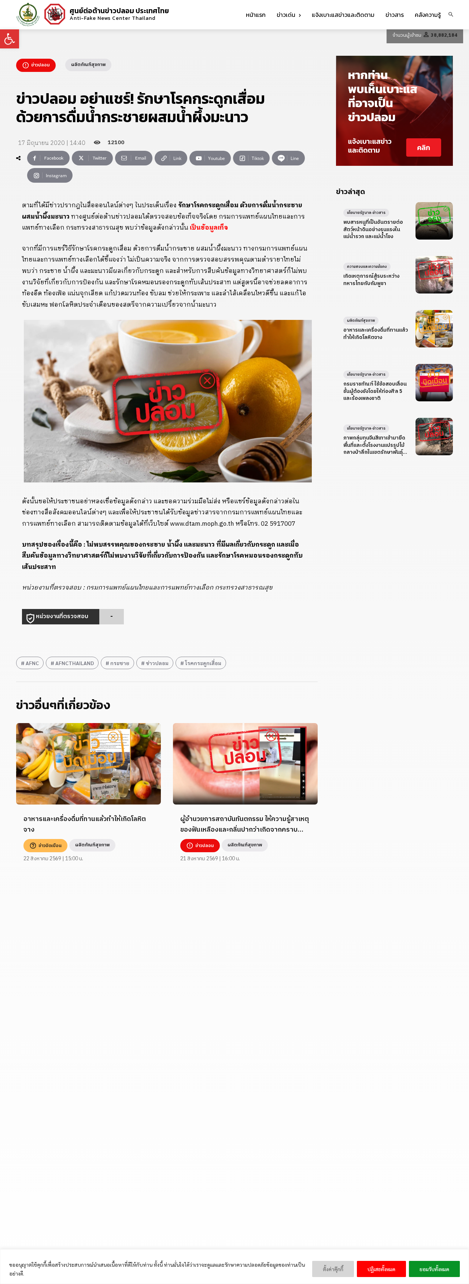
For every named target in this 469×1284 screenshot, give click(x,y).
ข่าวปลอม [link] (157, 663)
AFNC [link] (32, 663)
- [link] (111, 616)
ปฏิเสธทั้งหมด (381, 1269)
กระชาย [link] (119, 663)
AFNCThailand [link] (74, 663)
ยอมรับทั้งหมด (434, 1269)
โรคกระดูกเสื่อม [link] (203, 663)
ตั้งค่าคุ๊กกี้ (333, 1269)
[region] (234, 1266)
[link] (9, 38)
